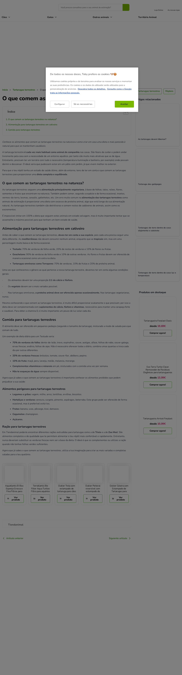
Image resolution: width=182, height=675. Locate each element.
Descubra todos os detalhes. (92, 89)
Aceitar (124, 104)
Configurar (59, 104)
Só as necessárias (83, 104)
